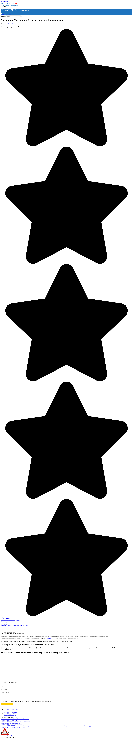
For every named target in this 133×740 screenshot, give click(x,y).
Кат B (5, 5)
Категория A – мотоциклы (11, 709)
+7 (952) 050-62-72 (5, 618)
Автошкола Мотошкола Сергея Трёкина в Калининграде (15, 719)
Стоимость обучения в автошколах (16, 10)
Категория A (4, 621)
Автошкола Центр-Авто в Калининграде (11, 724)
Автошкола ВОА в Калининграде (9, 720)
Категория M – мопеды (10, 715)
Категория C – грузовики (10, 712)
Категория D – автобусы (10, 713)
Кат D (12, 5)
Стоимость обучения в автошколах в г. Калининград (14, 625)
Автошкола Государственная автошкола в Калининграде (15, 721)
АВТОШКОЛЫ (7, 3)
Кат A (2, 5)
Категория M (4, 624)
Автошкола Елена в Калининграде (10, 736)
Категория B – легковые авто (11, 710)
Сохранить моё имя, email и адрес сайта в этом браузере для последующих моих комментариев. (27, 701)
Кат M (16, 5)
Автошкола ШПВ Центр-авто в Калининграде (13, 727)
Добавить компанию (6, 14)
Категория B (4, 622)
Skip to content (4, 1)
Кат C (8, 5)
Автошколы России (10, 9)
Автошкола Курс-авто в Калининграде (11, 723)
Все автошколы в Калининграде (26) (10, 620)
